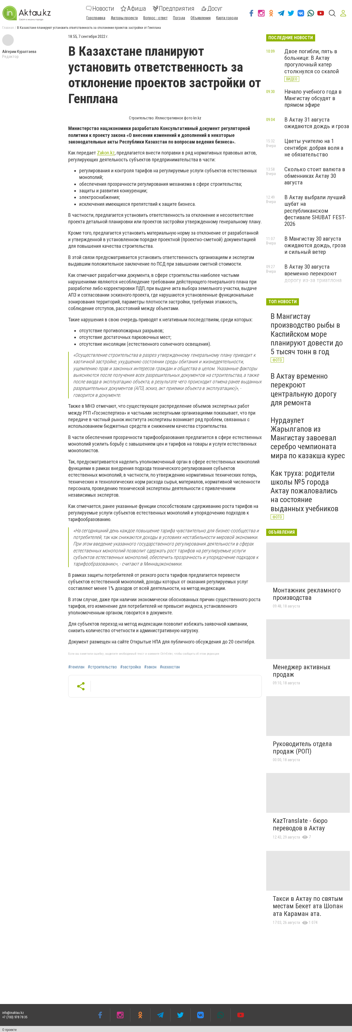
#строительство (102, 667)
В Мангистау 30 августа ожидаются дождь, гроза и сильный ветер (315, 245)
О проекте (9, 1030)
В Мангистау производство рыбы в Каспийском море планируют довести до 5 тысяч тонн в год (307, 334)
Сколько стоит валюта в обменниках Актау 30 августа (314, 176)
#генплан (76, 667)
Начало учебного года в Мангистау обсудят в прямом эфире (313, 98)
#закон (150, 667)
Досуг (214, 8)
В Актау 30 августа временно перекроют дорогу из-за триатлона (313, 273)
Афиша (136, 8)
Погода (179, 18)
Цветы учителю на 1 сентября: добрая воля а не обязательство (313, 148)
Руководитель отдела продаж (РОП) (302, 747)
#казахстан (170, 667)
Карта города (227, 18)
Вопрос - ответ (155, 18)
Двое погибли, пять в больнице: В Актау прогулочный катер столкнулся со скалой (311, 61)
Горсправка (95, 18)
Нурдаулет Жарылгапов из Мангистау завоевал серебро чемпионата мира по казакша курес (308, 438)
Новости (103, 8)
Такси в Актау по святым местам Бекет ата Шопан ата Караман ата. (308, 906)
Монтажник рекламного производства (307, 594)
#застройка (130, 667)
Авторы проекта (124, 18)
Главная (8, 28)
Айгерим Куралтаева (19, 51)
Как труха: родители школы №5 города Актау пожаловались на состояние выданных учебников (305, 491)
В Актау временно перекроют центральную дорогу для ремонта (304, 389)
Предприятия (176, 8)
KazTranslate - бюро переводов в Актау (300, 824)
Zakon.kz (106, 153)
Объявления (201, 18)
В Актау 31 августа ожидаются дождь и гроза (316, 123)
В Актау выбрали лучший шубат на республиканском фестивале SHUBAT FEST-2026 (315, 210)
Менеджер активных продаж (302, 671)
